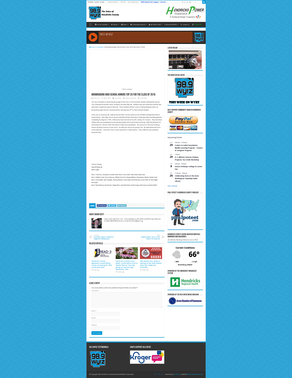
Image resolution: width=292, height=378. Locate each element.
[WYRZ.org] (104, 12)
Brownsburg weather (185, 265)
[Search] (204, 2)
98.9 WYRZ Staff (155, 24)
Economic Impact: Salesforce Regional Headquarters (104, 237)
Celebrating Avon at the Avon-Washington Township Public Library (187, 178)
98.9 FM (123, 2)
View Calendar (172, 186)
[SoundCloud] (190, 2)
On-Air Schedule (102, 24)
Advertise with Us (113, 2)
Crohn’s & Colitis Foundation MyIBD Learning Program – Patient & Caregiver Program (189, 147)
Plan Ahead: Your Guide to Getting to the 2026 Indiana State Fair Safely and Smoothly (151, 264)
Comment (95, 290)
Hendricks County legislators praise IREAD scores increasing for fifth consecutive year (101, 264)
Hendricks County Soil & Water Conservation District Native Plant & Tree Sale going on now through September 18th (127, 265)
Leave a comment (130, 98)
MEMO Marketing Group (195, 374)
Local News (99, 47)
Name (93, 311)
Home (91, 24)
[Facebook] (182, 2)
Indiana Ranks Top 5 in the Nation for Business (150, 237)
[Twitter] (185, 2)
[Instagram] (187, 2)
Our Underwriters (133, 2)
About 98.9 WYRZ (171, 24)
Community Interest (138, 24)
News (125, 24)
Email (93, 318)
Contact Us (185, 24)
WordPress (176, 374)
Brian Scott (96, 98)
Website (94, 325)
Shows (115, 24)
